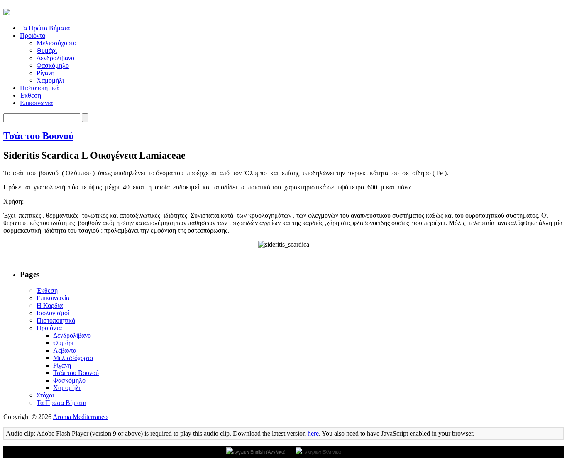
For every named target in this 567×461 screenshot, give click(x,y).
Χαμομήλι (50, 80)
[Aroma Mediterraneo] (6, 10)
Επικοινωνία (36, 102)
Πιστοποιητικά (39, 87)
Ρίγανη (45, 72)
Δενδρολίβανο (55, 57)
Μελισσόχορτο (56, 43)
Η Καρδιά (50, 305)
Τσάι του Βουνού (38, 135)
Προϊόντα (32, 35)
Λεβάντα (64, 350)
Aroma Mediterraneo (80, 416)
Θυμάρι (47, 50)
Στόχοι (45, 395)
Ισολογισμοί (53, 312)
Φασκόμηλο (53, 65)
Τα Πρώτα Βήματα (45, 28)
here (313, 433)
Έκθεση (30, 95)
